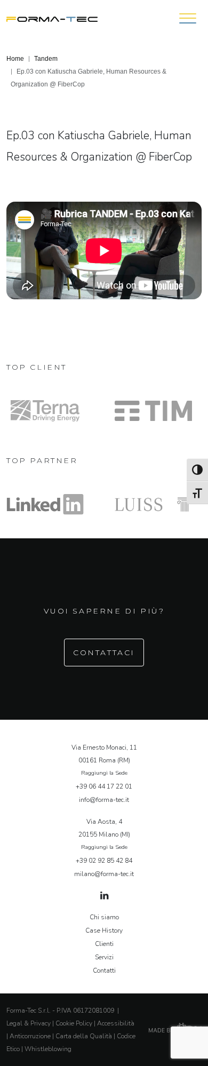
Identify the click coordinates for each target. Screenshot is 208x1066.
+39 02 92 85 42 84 (104, 860)
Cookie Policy (73, 1023)
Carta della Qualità (83, 1036)
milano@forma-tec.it (104, 874)
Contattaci (104, 652)
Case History (104, 930)
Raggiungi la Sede (104, 773)
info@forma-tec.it (104, 799)
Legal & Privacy (28, 1023)
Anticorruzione (30, 1036)
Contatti (104, 970)
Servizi (104, 957)
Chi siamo (104, 917)
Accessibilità (115, 1023)
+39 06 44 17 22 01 (104, 786)
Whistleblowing (48, 1049)
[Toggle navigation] (187, 18)
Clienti (104, 944)
